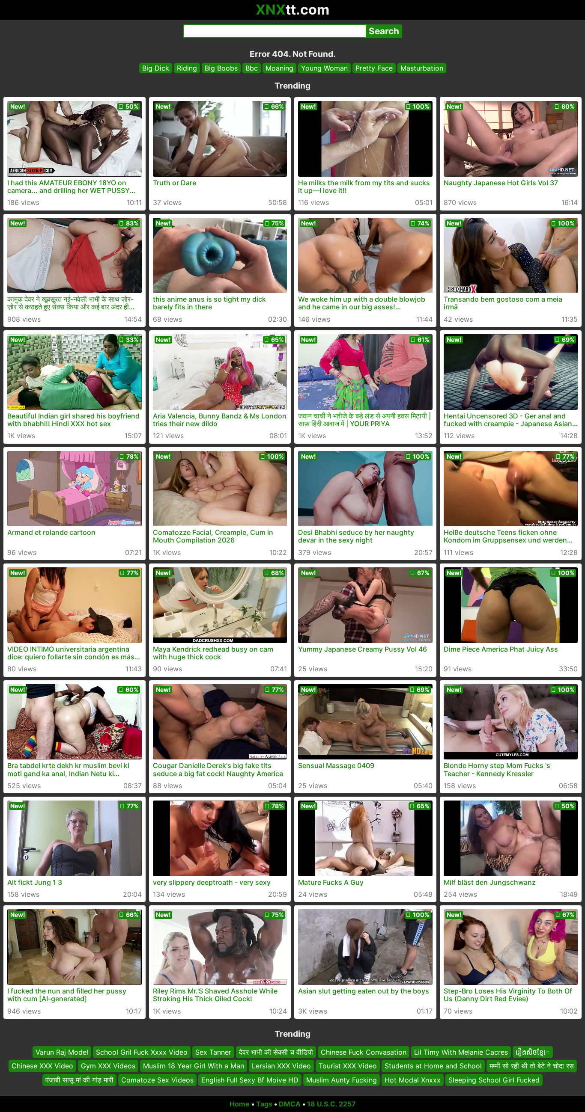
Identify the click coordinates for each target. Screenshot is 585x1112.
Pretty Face (374, 68)
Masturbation (421, 68)
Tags (264, 1104)
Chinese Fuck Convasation (363, 1052)
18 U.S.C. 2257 (331, 1104)
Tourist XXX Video (348, 1066)
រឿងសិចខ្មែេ (533, 1052)
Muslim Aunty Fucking (341, 1080)
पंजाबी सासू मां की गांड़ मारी (79, 1080)
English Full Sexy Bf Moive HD (249, 1080)
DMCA (290, 1104)
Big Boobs (221, 68)
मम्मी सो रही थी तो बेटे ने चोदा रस (531, 1066)
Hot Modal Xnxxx (413, 1080)
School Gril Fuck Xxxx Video (142, 1052)
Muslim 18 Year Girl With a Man (193, 1066)
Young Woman (324, 68)
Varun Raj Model (62, 1052)
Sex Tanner (213, 1052)
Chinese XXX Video (42, 1066)
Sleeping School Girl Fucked (494, 1080)
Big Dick (155, 68)
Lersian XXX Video (281, 1066)
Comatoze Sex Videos (157, 1080)
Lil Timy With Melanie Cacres (461, 1052)
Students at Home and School (433, 1066)
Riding (187, 68)
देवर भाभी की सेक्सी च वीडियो (276, 1052)
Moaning (279, 68)
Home (240, 1104)
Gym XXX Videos (108, 1066)
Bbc (251, 68)
